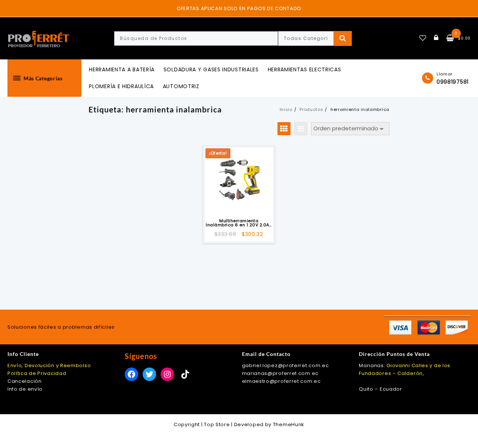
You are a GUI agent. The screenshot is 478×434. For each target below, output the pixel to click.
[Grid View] (284, 128)
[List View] (300, 128)
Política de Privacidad (36, 373)
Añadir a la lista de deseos (239, 204)
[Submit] (342, 38)
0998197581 (453, 82)
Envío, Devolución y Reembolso (49, 365)
